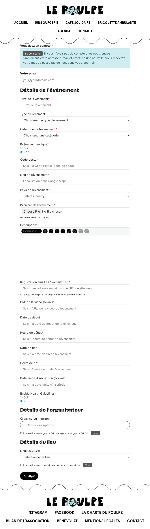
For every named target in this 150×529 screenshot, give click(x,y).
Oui (25, 148)
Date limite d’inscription (42, 378)
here (95, 433)
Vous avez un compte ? (36, 45)
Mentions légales (102, 521)
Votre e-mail (29, 73)
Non (25, 152)
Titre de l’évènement (35, 98)
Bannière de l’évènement (37, 205)
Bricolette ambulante (117, 23)
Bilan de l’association (28, 521)
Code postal (29, 159)
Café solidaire (77, 23)
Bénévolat (67, 521)
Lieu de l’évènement (34, 174)
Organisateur (35, 418)
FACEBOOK (64, 513)
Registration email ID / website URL (45, 282)
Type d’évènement (33, 113)
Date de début (31, 317)
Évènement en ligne (34, 144)
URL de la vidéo (37, 302)
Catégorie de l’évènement (38, 129)
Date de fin (28, 347)
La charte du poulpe (102, 513)
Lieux (30, 450)
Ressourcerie (46, 23)
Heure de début (31, 332)
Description (29, 225)
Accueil (21, 23)
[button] (31, 231)
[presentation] (31, 231)
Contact (85, 31)
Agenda (64, 31)
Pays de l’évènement (35, 189)
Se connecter (33, 53)
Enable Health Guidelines (38, 393)
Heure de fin (29, 362)
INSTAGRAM (37, 513)
